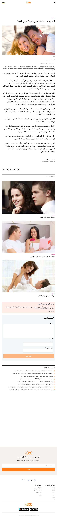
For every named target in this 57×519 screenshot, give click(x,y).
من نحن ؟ (39, 487)
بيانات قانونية (38, 492)
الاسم (51, 341)
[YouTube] (28, 480)
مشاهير (53, 497)
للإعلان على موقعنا (37, 490)
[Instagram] (22, 480)
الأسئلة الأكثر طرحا (38, 488)
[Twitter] (31, 480)
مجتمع (53, 490)
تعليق (51, 323)
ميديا (54, 494)
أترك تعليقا (28, 356)
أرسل (28, 469)
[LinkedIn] (25, 480)
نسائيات (53, 17)
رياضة (54, 495)
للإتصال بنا (39, 494)
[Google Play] (24, 509)
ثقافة (54, 492)
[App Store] (34, 509)
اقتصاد (53, 488)
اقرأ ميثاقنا (51, 311)
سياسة (53, 487)
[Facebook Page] (34, 480)
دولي (54, 499)
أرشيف (40, 495)
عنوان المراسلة (48, 348)
